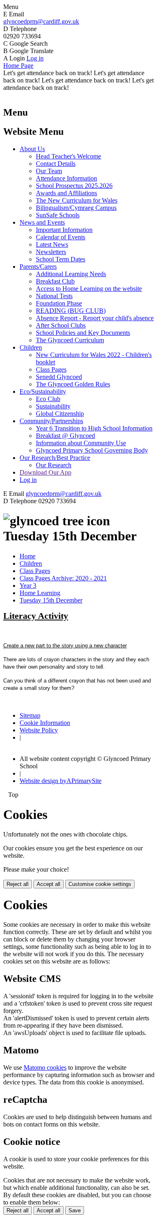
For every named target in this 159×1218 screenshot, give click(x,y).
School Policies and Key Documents (83, 332)
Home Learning (40, 592)
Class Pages (51, 369)
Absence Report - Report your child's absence (95, 318)
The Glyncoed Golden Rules (73, 384)
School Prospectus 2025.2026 (74, 185)
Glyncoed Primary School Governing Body (92, 450)
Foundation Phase (59, 303)
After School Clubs (61, 325)
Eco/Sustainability (43, 391)
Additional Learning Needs (71, 273)
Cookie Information (45, 722)
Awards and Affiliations (66, 193)
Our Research (53, 465)
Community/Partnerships (51, 420)
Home (27, 556)
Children (31, 347)
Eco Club (48, 398)
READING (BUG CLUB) (71, 310)
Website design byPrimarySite (61, 780)
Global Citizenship (60, 413)
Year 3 (28, 585)
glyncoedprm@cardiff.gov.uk (41, 21)
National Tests (54, 295)
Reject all (18, 884)
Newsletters (51, 251)
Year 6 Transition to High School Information (94, 428)
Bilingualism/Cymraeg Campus (76, 207)
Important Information (64, 229)
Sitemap (30, 715)
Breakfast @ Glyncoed (65, 435)
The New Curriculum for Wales (76, 200)
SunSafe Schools (58, 215)
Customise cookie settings (99, 884)
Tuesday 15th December (51, 600)
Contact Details (55, 163)
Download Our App (45, 472)
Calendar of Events (60, 237)
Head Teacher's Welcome (68, 156)
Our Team (49, 170)
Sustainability (53, 406)
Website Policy (39, 730)
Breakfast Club (55, 281)
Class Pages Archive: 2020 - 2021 (63, 578)
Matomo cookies (45, 1067)
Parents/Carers (38, 266)
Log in (35, 58)
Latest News (52, 244)
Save (74, 1210)
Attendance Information (66, 178)
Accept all (48, 884)
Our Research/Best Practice (55, 457)
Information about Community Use (81, 442)
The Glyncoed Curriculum (70, 340)
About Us (32, 148)
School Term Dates (60, 259)
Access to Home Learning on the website (89, 288)
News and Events (42, 222)
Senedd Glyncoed (59, 376)
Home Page (18, 65)
